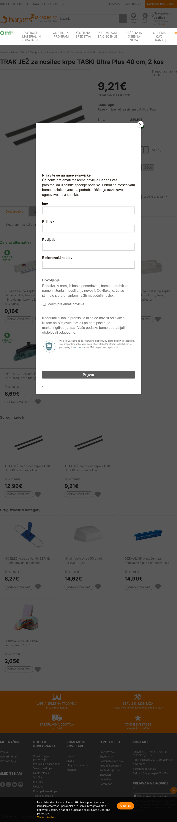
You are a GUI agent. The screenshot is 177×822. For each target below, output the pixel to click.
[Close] (140, 124)
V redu (125, 806)
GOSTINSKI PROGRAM (61, 34)
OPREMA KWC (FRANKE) (159, 36)
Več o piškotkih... (47, 817)
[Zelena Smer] (6, 33)
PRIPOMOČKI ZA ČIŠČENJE (107, 34)
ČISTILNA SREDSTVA (83, 34)
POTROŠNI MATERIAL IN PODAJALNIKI (31, 36)
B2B (174, 33)
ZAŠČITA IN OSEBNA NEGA (134, 36)
